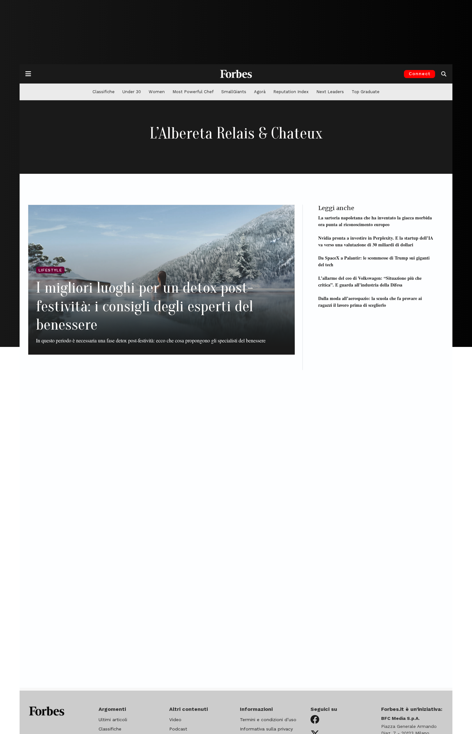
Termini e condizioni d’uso (268, 719)
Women (157, 91)
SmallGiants (233, 91)
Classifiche (103, 91)
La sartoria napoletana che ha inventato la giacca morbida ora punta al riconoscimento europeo (375, 220)
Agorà (260, 91)
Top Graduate (366, 91)
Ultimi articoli (113, 719)
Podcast (178, 728)
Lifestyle (50, 270)
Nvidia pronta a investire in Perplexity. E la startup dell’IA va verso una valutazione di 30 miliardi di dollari (375, 241)
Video (175, 719)
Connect (419, 73)
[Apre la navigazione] (28, 74)
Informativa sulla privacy (266, 728)
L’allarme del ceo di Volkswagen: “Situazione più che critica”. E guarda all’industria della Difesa (370, 281)
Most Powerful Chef (193, 91)
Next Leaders (330, 91)
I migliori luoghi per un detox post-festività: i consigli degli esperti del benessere (144, 306)
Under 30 (131, 91)
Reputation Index (291, 91)
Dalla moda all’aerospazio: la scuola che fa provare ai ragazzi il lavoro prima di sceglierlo (370, 301)
